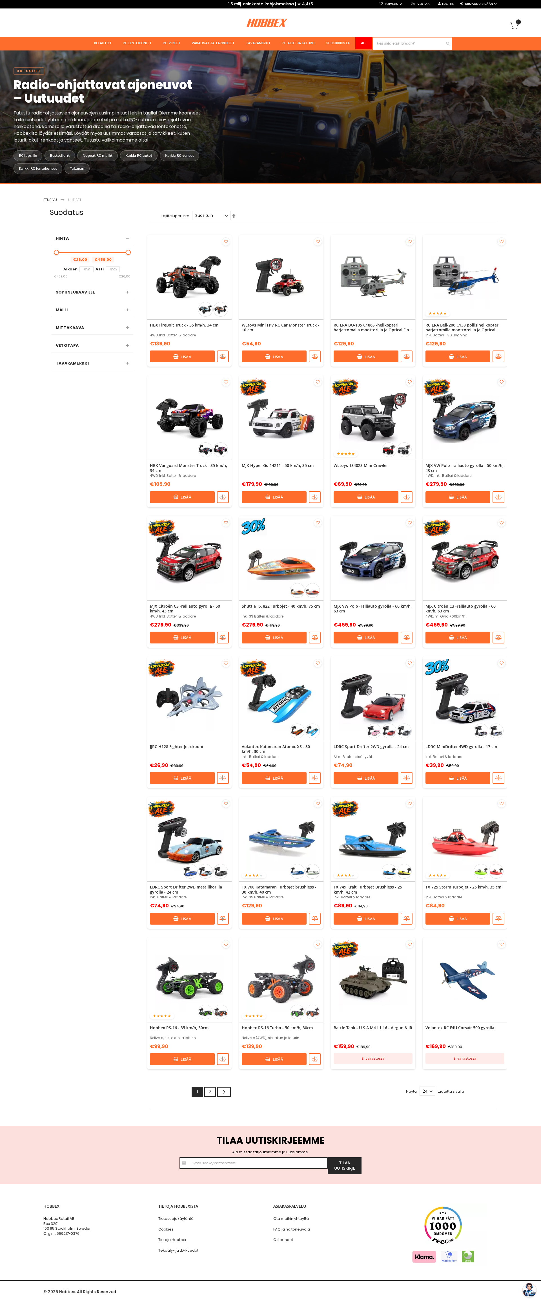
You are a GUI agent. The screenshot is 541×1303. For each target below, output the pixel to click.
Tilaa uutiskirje (368, 696)
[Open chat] (529, 1290)
